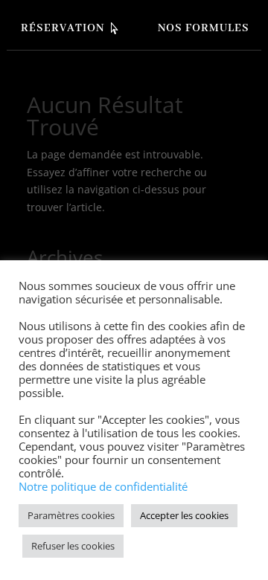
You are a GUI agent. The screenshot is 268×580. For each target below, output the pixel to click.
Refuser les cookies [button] (73, 545)
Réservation (62, 28)
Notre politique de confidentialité (103, 486)
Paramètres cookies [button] (71, 515)
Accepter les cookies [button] (184, 515)
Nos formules (203, 28)
